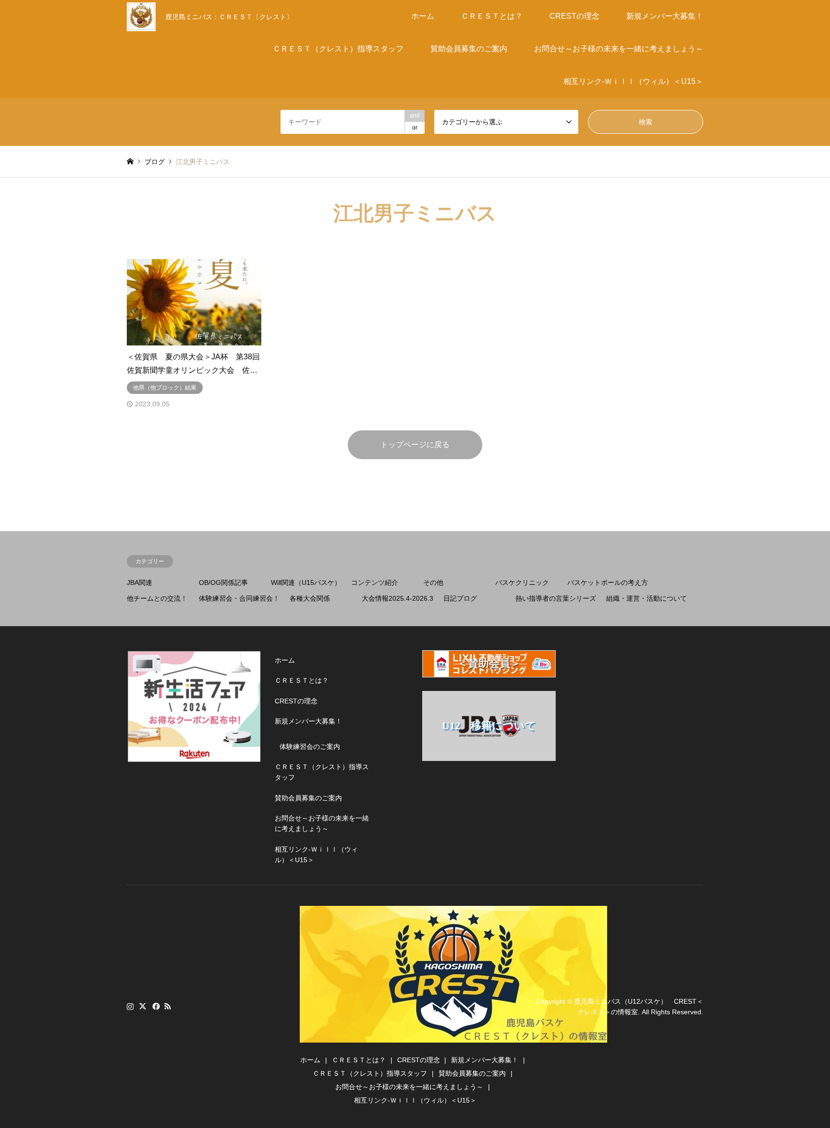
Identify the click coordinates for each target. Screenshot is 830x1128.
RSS (167, 1006)
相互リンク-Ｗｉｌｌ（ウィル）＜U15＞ (633, 81)
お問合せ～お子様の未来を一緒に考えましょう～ (618, 49)
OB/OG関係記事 (223, 582)
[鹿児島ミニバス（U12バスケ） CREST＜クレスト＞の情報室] (453, 1036)
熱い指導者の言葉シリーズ (555, 598)
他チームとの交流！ (157, 598)
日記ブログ (460, 598)
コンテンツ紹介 (374, 582)
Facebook (155, 1006)
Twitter (142, 1006)
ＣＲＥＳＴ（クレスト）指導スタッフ (338, 49)
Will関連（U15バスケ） (306, 582)
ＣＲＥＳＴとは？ (492, 16)
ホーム (422, 16)
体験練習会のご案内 (310, 746)
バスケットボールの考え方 (607, 582)
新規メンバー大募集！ (664, 16)
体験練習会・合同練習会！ (239, 598)
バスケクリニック (522, 582)
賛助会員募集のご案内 (468, 49)
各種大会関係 (310, 598)
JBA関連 (139, 582)
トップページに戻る (415, 444)
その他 (433, 582)
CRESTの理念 (574, 16)
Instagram (130, 1006)
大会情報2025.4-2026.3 (397, 598)
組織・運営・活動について (646, 598)
